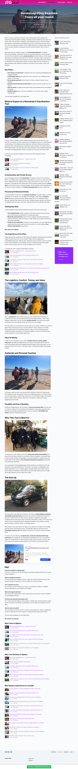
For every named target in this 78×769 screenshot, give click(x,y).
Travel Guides (61, 2)
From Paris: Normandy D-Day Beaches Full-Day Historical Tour (26, 710)
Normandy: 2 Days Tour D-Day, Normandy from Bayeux (24, 727)
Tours (46, 26)
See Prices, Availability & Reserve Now (38, 766)
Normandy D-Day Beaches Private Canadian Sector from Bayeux (27, 723)
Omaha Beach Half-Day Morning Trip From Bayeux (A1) (24, 272)
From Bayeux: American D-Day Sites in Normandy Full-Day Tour (26, 259)
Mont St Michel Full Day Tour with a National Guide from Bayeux (26, 264)
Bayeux (32, 26)
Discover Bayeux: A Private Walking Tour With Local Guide (25, 688)
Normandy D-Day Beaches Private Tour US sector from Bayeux (26, 701)
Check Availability (45, 559)
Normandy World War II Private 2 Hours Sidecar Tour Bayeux (26, 714)
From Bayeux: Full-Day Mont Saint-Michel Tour (22, 718)
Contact (30, 760)
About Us (69, 2)
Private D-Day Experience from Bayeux (20, 163)
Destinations (41, 2)
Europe (35, 26)
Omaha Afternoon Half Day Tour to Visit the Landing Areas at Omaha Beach (29, 268)
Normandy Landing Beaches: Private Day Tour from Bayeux (25, 697)
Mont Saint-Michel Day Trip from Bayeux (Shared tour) (24, 167)
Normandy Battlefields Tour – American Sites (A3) (23, 159)
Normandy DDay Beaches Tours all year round (22, 735)
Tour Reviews (51, 2)
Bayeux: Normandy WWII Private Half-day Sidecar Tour (24, 693)
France (38, 26)
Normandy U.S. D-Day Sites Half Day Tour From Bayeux (24, 647)
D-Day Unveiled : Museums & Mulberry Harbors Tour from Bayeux (27, 731)
